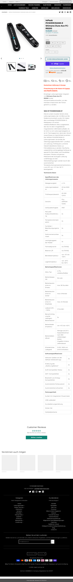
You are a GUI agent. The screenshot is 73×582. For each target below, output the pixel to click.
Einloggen (44, 1)
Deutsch (11, 1)
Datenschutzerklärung (53, 518)
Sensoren (19, 511)
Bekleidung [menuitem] (55, 8)
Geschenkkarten (53, 516)
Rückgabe (54, 505)
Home (19, 503)
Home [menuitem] (10, 5)
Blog (53, 528)
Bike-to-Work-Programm (53, 511)
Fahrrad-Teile (19, 514)
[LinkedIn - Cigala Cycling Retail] (70, 12)
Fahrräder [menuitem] (67, 5)
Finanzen (53, 509)
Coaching (53, 522)
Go (52, 541)
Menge (47, 49)
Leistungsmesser (19, 505)
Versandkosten (53, 35)
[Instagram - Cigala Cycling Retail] (65, 12)
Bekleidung (18, 520)
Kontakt (53, 503)
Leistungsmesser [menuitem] (19, 5)
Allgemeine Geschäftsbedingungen (53, 520)
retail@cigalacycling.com (41, 488)
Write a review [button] (36, 437)
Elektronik (19, 509)
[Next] (41, 58)
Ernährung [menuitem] (67, 8)
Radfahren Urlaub (53, 524)
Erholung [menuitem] (44, 8)
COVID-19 (53, 529)
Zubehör (18, 516)
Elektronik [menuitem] (47, 5)
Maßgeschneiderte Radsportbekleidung (53, 526)
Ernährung (19, 522)
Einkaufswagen (66, 1)
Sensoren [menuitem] (57, 5)
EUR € (17, 1)
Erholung (19, 518)
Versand (53, 513)
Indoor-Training (18, 507)
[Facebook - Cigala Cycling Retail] (62, 12)
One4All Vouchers (53, 514)
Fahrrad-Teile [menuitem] (24, 8)
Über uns (53, 507)
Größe (47, 40)
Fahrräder (19, 513)
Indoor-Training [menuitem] (34, 5)
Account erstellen (54, 1)
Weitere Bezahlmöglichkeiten (57, 68)
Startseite (4, 12)
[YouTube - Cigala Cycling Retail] (68, 12)
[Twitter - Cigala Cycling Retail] (60, 12)
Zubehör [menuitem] (35, 8)
